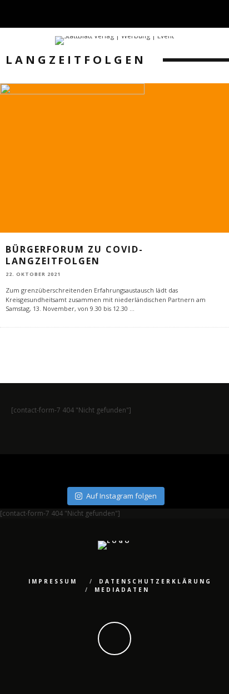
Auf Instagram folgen (121, 496)
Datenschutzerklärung (155, 581)
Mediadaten (122, 590)
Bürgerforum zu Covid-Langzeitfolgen (74, 255)
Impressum (52, 581)
